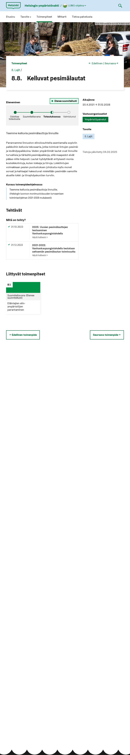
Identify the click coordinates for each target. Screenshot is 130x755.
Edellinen (97, 63)
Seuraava (110, 63)
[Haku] (120, 5)
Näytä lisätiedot (39, 237)
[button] (25, 16)
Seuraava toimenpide (105, 335)
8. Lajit (16, 70)
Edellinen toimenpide (24, 335)
